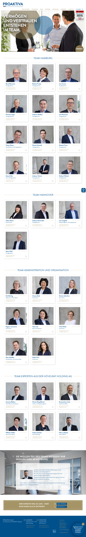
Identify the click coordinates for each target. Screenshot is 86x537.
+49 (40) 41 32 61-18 (63, 436)
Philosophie (25, 9)
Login (79, 9)
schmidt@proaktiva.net (37, 150)
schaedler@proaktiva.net (10, 362)
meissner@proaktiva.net (37, 119)
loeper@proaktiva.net (10, 119)
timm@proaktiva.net (63, 150)
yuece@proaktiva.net (36, 362)
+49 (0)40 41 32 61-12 (10, 361)
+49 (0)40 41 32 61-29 (10, 118)
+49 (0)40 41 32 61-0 (30, 525)
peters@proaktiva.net (10, 150)
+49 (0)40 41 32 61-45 (64, 300)
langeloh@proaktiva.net (63, 225)
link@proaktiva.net (36, 332)
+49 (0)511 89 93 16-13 (10, 224)
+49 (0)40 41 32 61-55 (64, 406)
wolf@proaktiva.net (9, 256)
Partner (47, 9)
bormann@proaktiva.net (10, 89)
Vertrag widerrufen (63, 532)
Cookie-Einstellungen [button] (64, 529)
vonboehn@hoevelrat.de (64, 438)
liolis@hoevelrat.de (62, 407)
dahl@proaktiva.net (36, 301)
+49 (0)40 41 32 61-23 (10, 88)
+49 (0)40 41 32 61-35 (37, 88)
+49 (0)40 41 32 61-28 (37, 180)
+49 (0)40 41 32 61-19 (10, 149)
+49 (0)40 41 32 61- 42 (37, 361)
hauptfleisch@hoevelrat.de (37, 407)
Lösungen (35, 9)
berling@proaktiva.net (10, 301)
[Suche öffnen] (82, 9)
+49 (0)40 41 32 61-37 (63, 149)
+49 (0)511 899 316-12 (37, 224)
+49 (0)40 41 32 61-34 (37, 118)
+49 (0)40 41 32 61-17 (37, 330)
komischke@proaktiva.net (37, 225)
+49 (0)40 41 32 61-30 (10, 436)
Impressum (61, 520)
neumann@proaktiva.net (64, 119)
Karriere (63, 9)
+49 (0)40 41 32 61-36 (37, 149)
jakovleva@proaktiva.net (64, 301)
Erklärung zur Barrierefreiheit (62, 527)
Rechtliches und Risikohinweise (63, 524)
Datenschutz (62, 522)
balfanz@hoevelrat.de (10, 407)
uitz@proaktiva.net (9, 181)
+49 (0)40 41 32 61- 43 (64, 330)
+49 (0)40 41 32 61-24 (63, 180)
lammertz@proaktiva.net (10, 332)
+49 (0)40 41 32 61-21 (10, 330)
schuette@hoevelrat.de (36, 438)
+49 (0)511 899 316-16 (63, 224)
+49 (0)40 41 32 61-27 (63, 88)
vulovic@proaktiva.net (36, 181)
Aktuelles (55, 9)
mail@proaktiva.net (30, 527)
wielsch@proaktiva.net (63, 181)
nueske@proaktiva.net (63, 332)
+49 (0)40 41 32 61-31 (10, 406)
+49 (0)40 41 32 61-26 (37, 436)
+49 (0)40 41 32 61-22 (10, 300)
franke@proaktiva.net (36, 89)
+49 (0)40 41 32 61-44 (37, 406)
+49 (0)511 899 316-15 (10, 255)
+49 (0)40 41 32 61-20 (37, 300)
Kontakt (71, 9)
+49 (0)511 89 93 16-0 (43, 525)
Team (41, 9)
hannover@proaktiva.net (44, 527)
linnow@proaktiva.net (63, 89)
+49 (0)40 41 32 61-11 (10, 180)
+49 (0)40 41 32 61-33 (64, 118)
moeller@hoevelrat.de (10, 438)
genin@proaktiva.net (10, 225)
